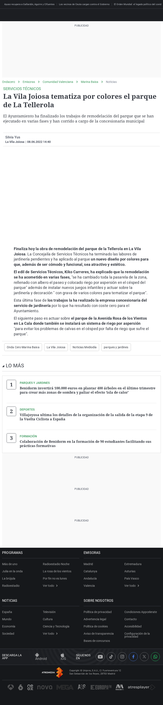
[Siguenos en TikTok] (111, 656)
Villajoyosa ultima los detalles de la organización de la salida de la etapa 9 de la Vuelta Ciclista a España (86, 416)
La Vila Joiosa (56, 347)
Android (41, 659)
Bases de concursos (97, 640)
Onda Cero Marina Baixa (23, 347)
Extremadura (133, 564)
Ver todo (48, 585)
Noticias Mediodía (85, 347)
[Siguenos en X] (144, 656)
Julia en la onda (12, 571)
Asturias (129, 571)
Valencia (89, 585)
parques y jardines (116, 347)
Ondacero (8, 82)
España (7, 612)
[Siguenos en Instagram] (122, 656)
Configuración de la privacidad (137, 635)
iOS (63, 659)
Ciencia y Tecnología (56, 626)
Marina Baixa (89, 82)
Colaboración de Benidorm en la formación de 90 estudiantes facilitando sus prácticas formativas (85, 443)
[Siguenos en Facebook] (133, 656)
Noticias (111, 82)
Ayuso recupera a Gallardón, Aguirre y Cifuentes (29, 4)
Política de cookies (96, 626)
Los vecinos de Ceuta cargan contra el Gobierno (84, 4)
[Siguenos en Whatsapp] (155, 656)
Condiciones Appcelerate (140, 612)
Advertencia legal (95, 619)
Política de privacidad (98, 612)
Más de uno (9, 564)
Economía (8, 626)
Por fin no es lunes (55, 578)
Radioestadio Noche (56, 564)
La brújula (8, 578)
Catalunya (90, 571)
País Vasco (131, 578)
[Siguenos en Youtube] (100, 656)
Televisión (49, 612)
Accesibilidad (133, 626)
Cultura (48, 619)
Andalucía (90, 578)
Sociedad (8, 633)
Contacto (130, 619)
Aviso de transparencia (99, 633)
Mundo (6, 619)
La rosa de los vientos (57, 571)
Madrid (88, 564)
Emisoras (29, 82)
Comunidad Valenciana (58, 82)
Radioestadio (11, 585)
